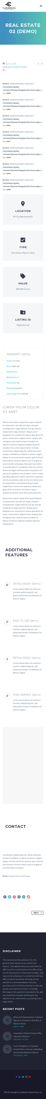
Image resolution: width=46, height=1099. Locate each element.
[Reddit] (28, 896)
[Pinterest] (14, 896)
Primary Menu (41, 6)
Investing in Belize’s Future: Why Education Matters (27, 1035)
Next (36, 913)
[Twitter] (9, 896)
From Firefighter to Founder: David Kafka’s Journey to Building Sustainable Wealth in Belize (27, 1049)
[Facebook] (4, 896)
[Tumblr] (19, 896)
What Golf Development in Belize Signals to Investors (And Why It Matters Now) (28, 1020)
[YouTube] (30, 1077)
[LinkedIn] (23, 896)
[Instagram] (26, 1077)
